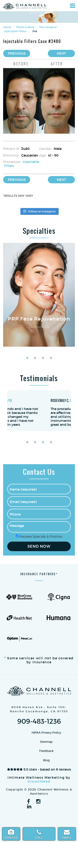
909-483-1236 (39, 721)
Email (67, 837)
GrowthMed (39, 781)
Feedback (46, 751)
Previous (17, 53)
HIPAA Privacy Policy (46, 732)
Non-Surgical (48, 27)
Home (7, 27)
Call (39, 837)
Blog (46, 760)
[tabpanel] (39, 295)
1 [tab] (27, 358)
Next (61, 53)
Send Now (39, 546)
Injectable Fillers (15, 31)
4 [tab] (51, 358)
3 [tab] (43, 358)
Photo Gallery (25, 27)
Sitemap (46, 742)
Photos (11, 837)
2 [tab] (35, 358)
